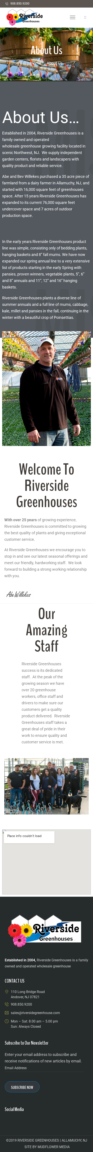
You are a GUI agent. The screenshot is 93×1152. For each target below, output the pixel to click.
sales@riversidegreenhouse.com (35, 1013)
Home (35, 63)
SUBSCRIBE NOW (22, 1087)
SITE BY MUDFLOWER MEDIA (47, 1147)
